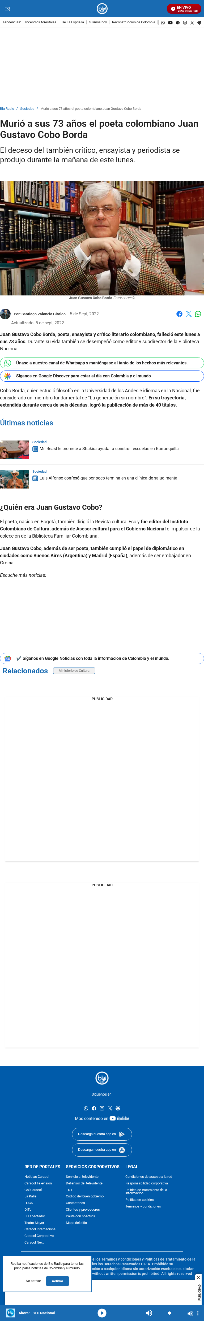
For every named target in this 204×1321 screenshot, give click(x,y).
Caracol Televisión (38, 1183)
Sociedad (27, 109)
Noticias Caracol (36, 1177)
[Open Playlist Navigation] (198, 1313)
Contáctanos (75, 1203)
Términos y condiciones (143, 1206)
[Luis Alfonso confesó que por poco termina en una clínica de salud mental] (14, 479)
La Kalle (30, 1196)
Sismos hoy (98, 22)
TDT (69, 1190)
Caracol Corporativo (39, 1236)
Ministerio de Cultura (74, 671)
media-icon (102, 1313)
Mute (149, 1313)
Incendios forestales (40, 22)
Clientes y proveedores (83, 1209)
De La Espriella (73, 22)
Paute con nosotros (80, 1216)
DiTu (27, 1209)
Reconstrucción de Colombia (133, 22)
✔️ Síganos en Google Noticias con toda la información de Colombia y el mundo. (92, 658)
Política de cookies (139, 1200)
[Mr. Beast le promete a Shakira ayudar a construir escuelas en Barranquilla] (14, 450)
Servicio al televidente (82, 1177)
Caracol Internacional (40, 1229)
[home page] (102, 8)
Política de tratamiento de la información (146, 1191)
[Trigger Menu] (7, 9)
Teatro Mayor (34, 1223)
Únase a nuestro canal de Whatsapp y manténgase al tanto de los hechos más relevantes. (102, 362)
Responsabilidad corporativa (146, 1183)
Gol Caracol (33, 1190)
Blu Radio (7, 109)
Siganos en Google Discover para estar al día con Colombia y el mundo (83, 375)
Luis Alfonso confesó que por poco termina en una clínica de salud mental (109, 478)
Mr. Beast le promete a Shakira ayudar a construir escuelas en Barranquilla (109, 448)
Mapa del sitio (76, 1223)
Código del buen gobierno (85, 1196)
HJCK (28, 1203)
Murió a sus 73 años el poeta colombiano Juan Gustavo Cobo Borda (90, 109)
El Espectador (34, 1216)
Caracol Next (34, 1242)
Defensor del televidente (84, 1183)
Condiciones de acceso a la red (148, 1177)
